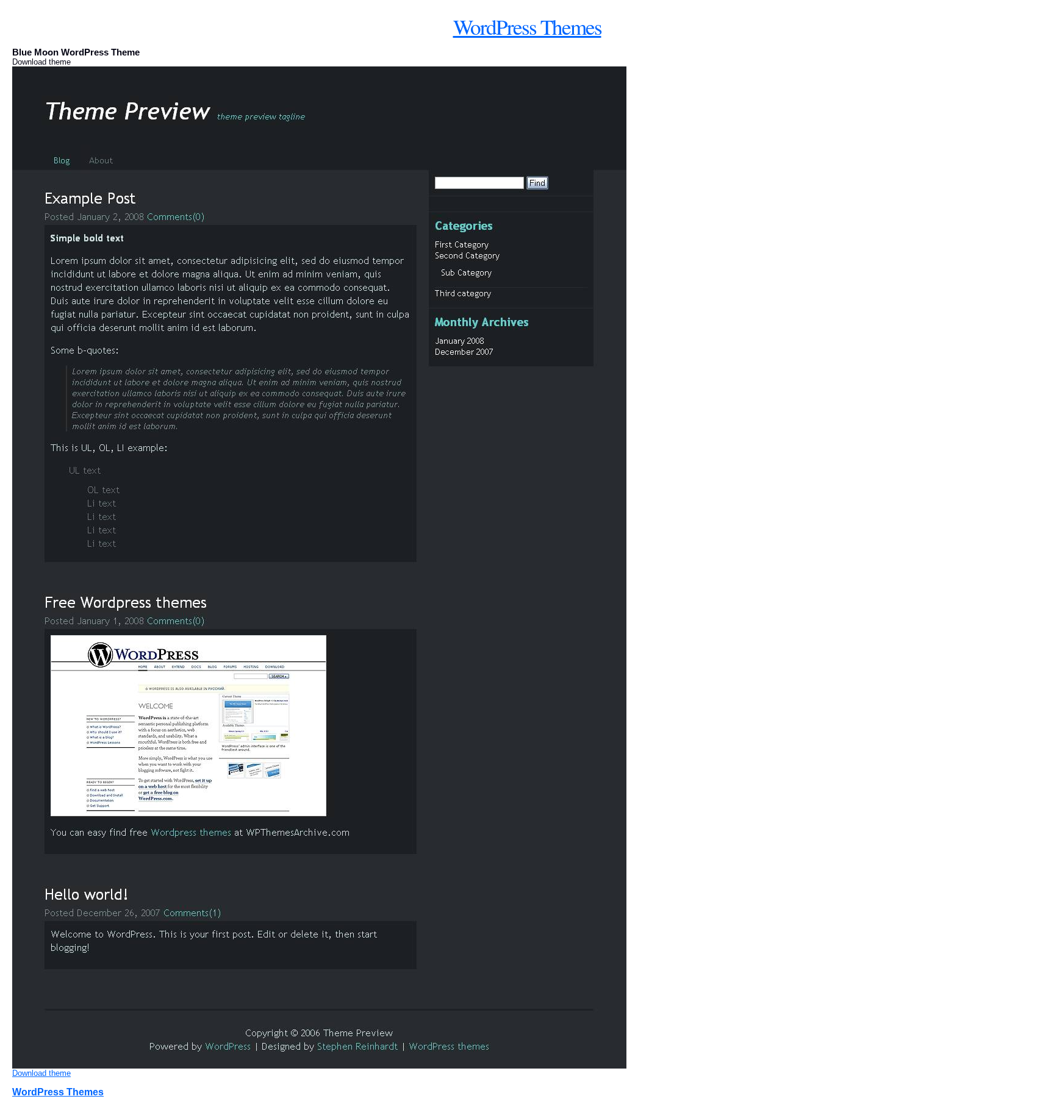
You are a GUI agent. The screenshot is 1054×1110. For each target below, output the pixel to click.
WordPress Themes (527, 26)
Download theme (41, 1073)
